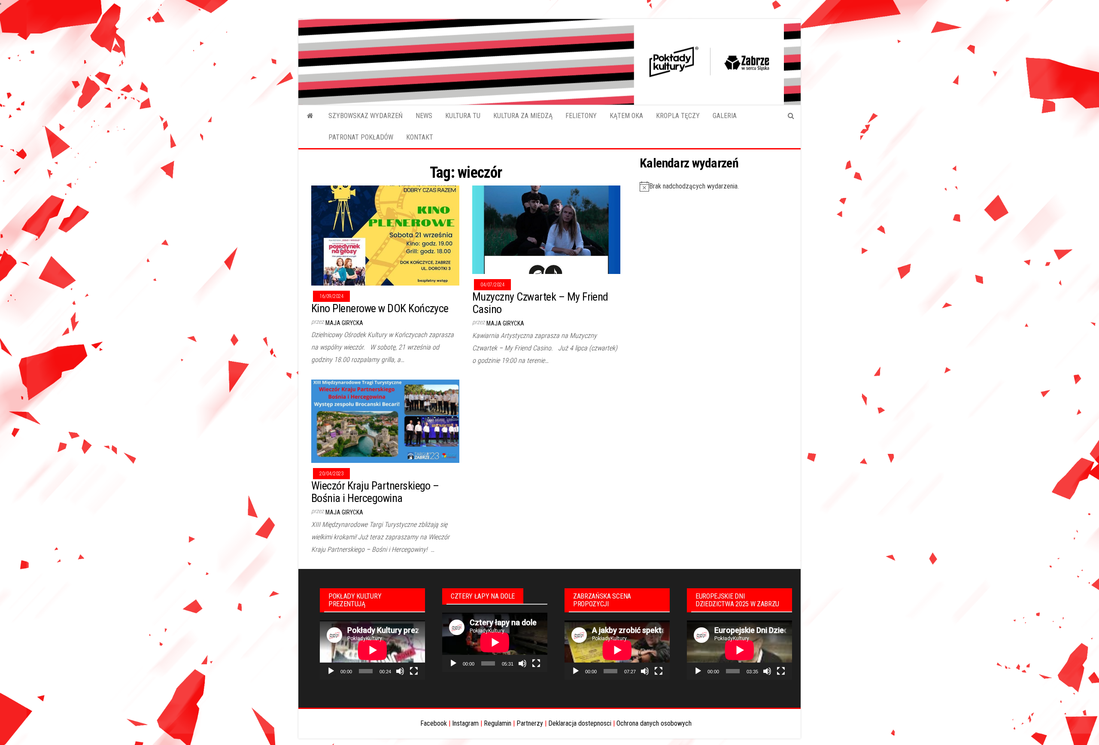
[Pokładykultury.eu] (310, 116)
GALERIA (725, 116)
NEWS (424, 116)
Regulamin (497, 723)
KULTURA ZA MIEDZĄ (523, 116)
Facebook (433, 723)
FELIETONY (581, 116)
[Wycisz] (400, 671)
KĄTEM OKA (626, 116)
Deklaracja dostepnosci (579, 723)
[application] (372, 650)
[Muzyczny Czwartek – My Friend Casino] (546, 229)
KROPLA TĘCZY (678, 116)
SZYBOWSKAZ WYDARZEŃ (365, 116)
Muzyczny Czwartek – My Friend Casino (540, 303)
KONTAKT (419, 137)
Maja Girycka (344, 322)
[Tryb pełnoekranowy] (414, 671)
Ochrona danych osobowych (654, 723)
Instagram (465, 723)
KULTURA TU (462, 116)
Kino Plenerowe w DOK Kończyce (380, 308)
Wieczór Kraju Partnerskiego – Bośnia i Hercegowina (375, 492)
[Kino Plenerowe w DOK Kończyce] (385, 235)
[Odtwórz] (331, 671)
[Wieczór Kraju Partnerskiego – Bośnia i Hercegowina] (385, 421)
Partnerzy (529, 723)
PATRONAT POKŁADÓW (360, 137)
